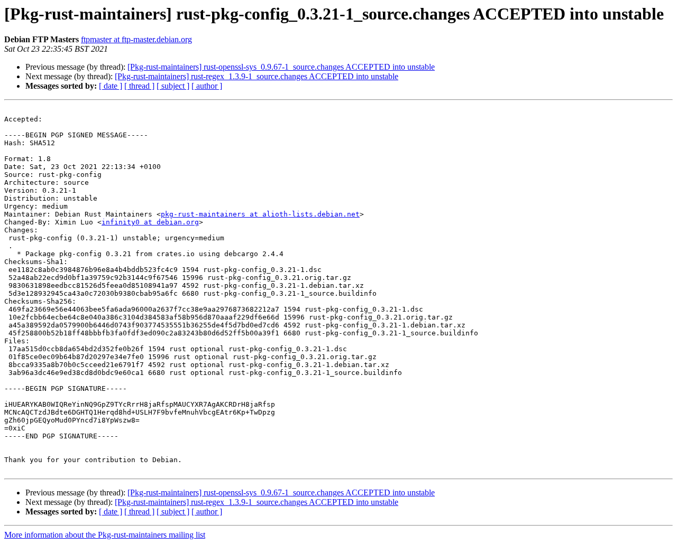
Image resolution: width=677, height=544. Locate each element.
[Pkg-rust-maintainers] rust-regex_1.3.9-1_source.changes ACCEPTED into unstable (256, 76)
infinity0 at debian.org (150, 222)
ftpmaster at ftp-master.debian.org (136, 39)
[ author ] (206, 85)
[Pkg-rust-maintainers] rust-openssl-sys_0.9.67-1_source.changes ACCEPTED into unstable (281, 66)
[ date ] (110, 85)
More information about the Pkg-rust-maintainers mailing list (104, 534)
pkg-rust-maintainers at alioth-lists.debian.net (260, 214)
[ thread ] (139, 85)
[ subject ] (173, 85)
